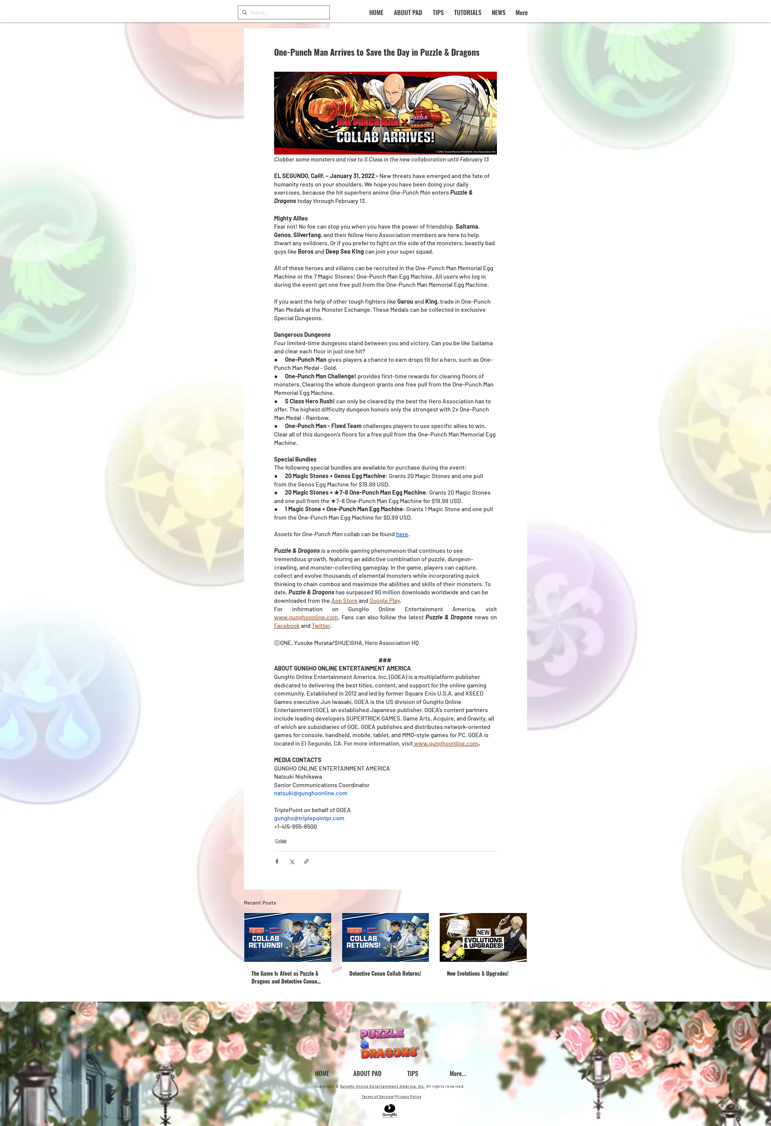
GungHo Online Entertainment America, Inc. (382, 1086)
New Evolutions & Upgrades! (478, 973)
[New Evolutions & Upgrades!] (483, 937)
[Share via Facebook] (277, 861)
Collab (281, 840)
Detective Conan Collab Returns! (385, 973)
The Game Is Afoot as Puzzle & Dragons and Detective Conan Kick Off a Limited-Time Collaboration (284, 977)
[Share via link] (306, 861)
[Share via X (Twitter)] (292, 861)
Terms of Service (378, 1096)
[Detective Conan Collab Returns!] (385, 937)
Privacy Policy (408, 1096)
